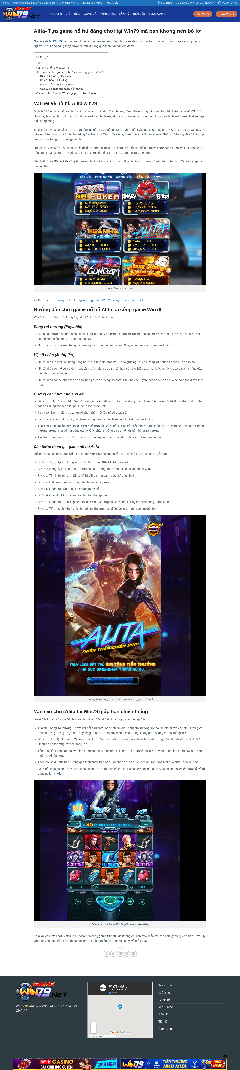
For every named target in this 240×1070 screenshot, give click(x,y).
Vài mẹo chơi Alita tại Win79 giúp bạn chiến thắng (66, 93)
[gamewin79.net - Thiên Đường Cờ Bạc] (21, 14)
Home (6, 2)
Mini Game (108, 13)
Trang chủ (54, 13)
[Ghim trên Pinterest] (127, 954)
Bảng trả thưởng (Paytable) (56, 76)
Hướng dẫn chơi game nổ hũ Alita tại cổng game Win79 (70, 72)
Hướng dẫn (112, 2)
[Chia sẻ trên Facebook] (107, 954)
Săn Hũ (124, 13)
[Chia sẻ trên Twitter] (113, 954)
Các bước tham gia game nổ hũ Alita (62, 88)
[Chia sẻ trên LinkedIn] (134, 954)
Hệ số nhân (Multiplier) (53, 80)
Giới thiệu (73, 13)
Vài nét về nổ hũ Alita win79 (52, 67)
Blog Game (156, 13)
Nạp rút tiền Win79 (92, 2)
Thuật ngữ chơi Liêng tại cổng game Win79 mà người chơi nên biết (98, 300)
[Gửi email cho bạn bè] (120, 954)
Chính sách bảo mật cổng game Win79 (34, 2)
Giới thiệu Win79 (69, 2)
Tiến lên (139, 13)
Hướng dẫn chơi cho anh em (57, 84)
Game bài (90, 13)
